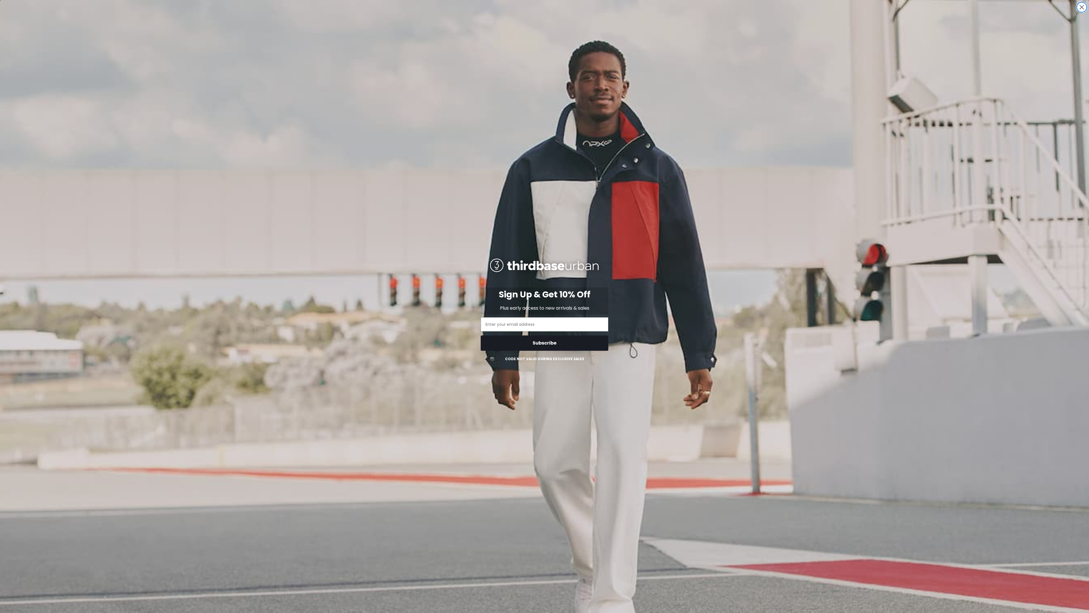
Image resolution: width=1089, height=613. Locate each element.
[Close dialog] (1082, 7)
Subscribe (544, 343)
